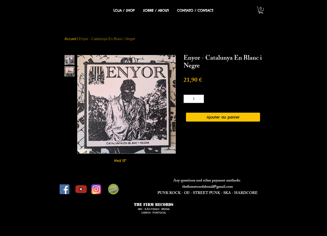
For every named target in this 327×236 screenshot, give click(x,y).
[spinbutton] (194, 99)
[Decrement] (187, 99)
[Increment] (201, 99)
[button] (261, 10)
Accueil (70, 39)
